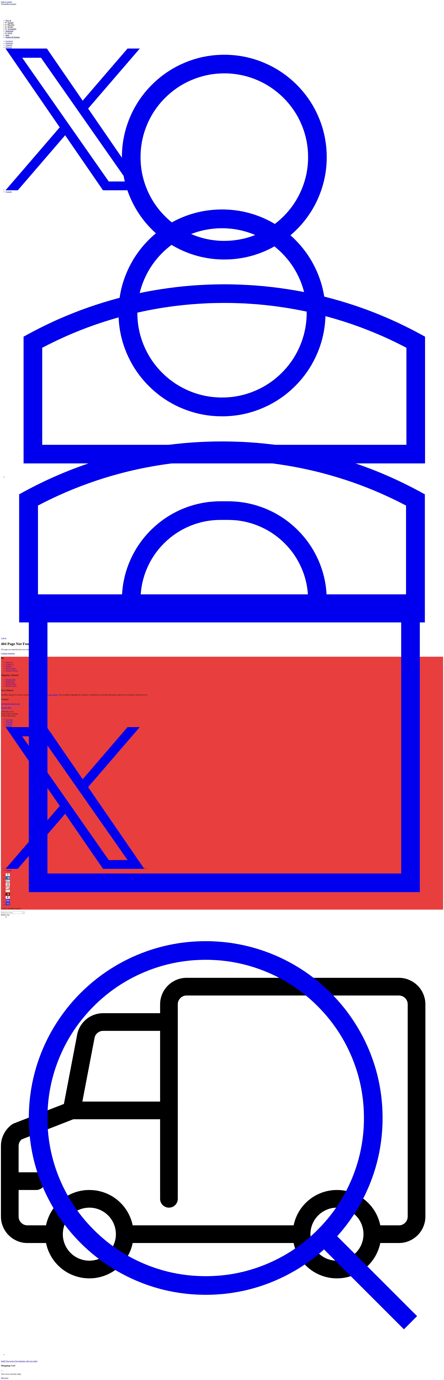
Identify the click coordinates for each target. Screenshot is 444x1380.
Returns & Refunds (13, 37)
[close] (2, 1370)
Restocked (9, 31)
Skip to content (6, 2)
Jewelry (10, 27)
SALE (10, 33)
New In (8, 21)
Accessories (12, 29)
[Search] (224, 1355)
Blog (7, 35)
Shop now (4, 1378)
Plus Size (11, 25)
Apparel (10, 23)
